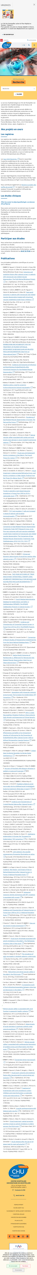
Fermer (34, 5)
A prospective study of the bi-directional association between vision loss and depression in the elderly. (19, 987)
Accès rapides (32, 40)
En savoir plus (9, 34)
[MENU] (34, 45)
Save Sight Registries (10, 159)
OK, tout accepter (13, 1266)
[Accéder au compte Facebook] (9, 1236)
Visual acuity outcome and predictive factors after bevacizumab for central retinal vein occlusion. (19, 1075)
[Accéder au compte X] (14, 1236)
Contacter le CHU (20, 1190)
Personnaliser (18, 1270)
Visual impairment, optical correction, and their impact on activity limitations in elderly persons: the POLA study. (18, 1124)
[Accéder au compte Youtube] (18, 1236)
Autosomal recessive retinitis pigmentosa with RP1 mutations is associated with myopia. (19, 894)
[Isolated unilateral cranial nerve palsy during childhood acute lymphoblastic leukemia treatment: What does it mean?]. (18, 786)
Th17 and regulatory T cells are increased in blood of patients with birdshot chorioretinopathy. (19, 513)
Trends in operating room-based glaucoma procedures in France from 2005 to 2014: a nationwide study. (16, 493)
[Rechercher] (29, 45)
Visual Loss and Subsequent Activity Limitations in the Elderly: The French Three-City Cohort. (19, 455)
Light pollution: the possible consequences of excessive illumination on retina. (19, 853)
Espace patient (19, 1204)
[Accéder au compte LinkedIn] (27, 1236)
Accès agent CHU (19, 1207)
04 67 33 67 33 (20, 1195)
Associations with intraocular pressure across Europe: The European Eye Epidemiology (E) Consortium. (19, 694)
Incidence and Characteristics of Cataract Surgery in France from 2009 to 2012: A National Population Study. (19, 912)
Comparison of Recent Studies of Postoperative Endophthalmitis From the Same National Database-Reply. (19, 640)
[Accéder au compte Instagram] (23, 1236)
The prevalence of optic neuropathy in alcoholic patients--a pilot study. (19, 955)
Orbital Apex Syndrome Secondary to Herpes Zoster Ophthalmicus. (19, 753)
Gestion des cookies (19, 1230)
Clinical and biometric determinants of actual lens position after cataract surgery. (19, 556)
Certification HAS (19, 1226)
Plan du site (19, 1220)
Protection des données (19, 1217)
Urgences (5, 40)
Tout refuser (25, 1266)
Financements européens (18, 1223)
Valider (19, 94)
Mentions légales (19, 1214)
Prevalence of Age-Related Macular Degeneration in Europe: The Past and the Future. (19, 419)
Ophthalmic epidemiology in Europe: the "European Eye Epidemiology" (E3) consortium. (19, 836)
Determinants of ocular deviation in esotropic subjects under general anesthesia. (19, 1026)
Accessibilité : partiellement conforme (19, 1211)
